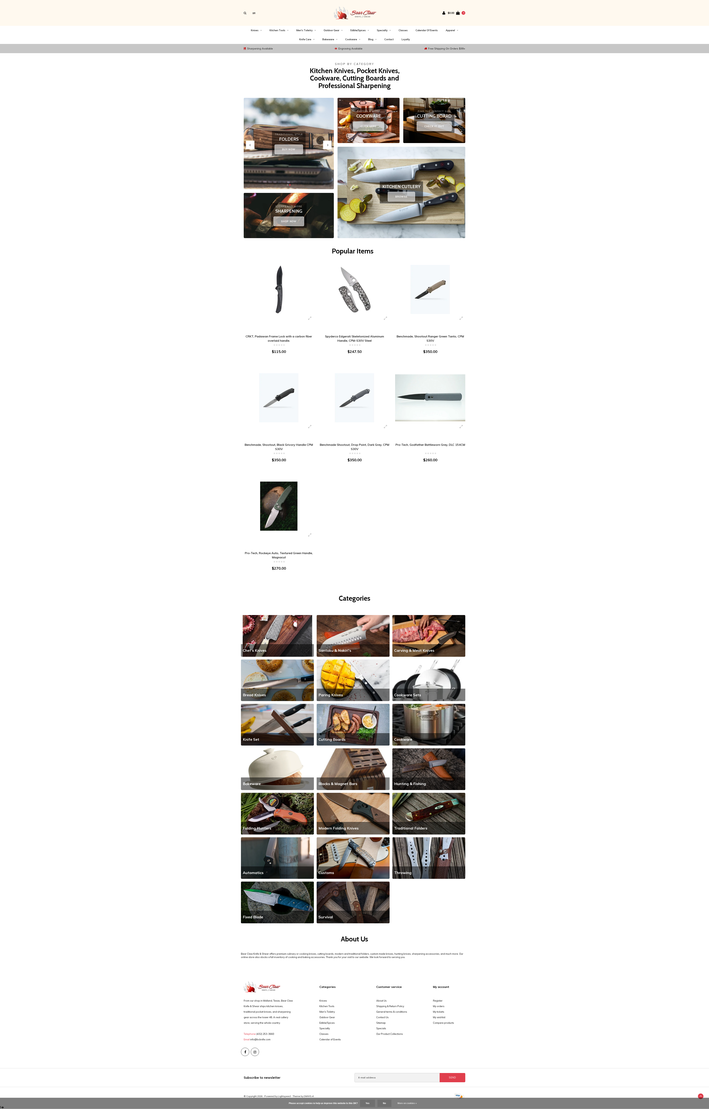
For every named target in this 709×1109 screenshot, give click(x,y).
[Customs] (353, 857)
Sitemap (381, 1022)
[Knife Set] (277, 724)
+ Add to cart (276, 366)
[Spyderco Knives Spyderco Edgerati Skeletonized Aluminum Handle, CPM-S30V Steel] (354, 289)
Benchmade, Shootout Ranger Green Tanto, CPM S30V (430, 338)
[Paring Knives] (353, 680)
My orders (438, 1006)
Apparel (450, 30)
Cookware (351, 39)
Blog (370, 39)
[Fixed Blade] (277, 902)
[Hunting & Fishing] (428, 768)
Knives (254, 30)
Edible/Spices (358, 30)
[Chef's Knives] (277, 635)
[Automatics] (277, 857)
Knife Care (305, 39)
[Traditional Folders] (428, 813)
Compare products (443, 1022)
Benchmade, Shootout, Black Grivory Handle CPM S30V (279, 447)
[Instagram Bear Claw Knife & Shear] (255, 1052)
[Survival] (353, 902)
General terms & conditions (391, 1011)
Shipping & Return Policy (390, 1006)
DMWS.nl (309, 1096)
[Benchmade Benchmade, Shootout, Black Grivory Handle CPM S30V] (279, 397)
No (384, 1103)
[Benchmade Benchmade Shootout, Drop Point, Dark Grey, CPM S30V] (354, 397)
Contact (389, 39)
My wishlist (439, 1017)
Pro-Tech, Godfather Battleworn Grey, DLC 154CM (430, 445)
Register (438, 1000)
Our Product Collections (389, 1033)
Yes (367, 1103)
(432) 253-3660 (265, 1033)
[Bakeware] (277, 768)
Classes (403, 30)
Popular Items (353, 251)
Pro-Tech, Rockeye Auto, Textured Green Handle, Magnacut (279, 555)
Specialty (382, 30)
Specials (381, 1028)
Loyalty (406, 39)
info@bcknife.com (260, 1039)
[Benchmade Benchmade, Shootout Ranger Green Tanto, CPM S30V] (430, 289)
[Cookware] (428, 724)
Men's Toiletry (304, 30)
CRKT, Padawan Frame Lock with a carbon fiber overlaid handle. (279, 338)
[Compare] (254, 13)
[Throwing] (428, 857)
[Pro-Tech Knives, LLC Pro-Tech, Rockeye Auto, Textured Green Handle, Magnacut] (279, 505)
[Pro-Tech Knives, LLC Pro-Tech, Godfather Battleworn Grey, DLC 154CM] (430, 397)
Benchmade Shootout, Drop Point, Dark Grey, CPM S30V (354, 447)
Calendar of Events (427, 30)
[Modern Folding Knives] (353, 813)
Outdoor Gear (331, 30)
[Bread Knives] (277, 680)
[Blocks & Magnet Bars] (353, 768)
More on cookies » (407, 1103)
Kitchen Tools (277, 30)
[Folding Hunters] (277, 813)
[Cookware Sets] (428, 680)
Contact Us (382, 1017)
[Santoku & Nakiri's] (353, 635)
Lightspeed (284, 1096)
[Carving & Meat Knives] (428, 635)
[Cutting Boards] (353, 724)
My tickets (438, 1011)
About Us (381, 1000)
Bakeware (328, 39)
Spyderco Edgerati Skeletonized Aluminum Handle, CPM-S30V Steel (354, 338)
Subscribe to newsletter (262, 1077)
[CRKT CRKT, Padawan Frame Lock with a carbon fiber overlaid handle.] (279, 289)
